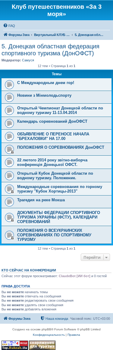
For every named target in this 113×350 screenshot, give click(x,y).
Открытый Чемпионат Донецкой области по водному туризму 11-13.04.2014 (60, 110)
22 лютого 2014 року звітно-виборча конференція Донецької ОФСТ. (52, 162)
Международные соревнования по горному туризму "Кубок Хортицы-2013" (59, 188)
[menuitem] (9, 25)
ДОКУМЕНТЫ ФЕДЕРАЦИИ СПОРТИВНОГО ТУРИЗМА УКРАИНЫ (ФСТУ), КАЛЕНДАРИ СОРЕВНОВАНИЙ (58, 217)
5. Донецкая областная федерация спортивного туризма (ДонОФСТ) (50, 50)
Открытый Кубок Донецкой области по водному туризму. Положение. (55, 175)
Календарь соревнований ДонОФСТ (52, 121)
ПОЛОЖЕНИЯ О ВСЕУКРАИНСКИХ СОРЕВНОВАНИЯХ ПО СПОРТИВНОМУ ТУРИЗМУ (54, 235)
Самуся (28, 60)
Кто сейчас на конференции (29, 270)
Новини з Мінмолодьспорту (44, 95)
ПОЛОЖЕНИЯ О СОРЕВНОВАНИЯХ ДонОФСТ (60, 147)
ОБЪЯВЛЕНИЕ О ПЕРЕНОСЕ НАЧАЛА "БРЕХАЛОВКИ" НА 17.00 (53, 136)
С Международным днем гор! (45, 82)
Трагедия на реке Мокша (41, 200)
